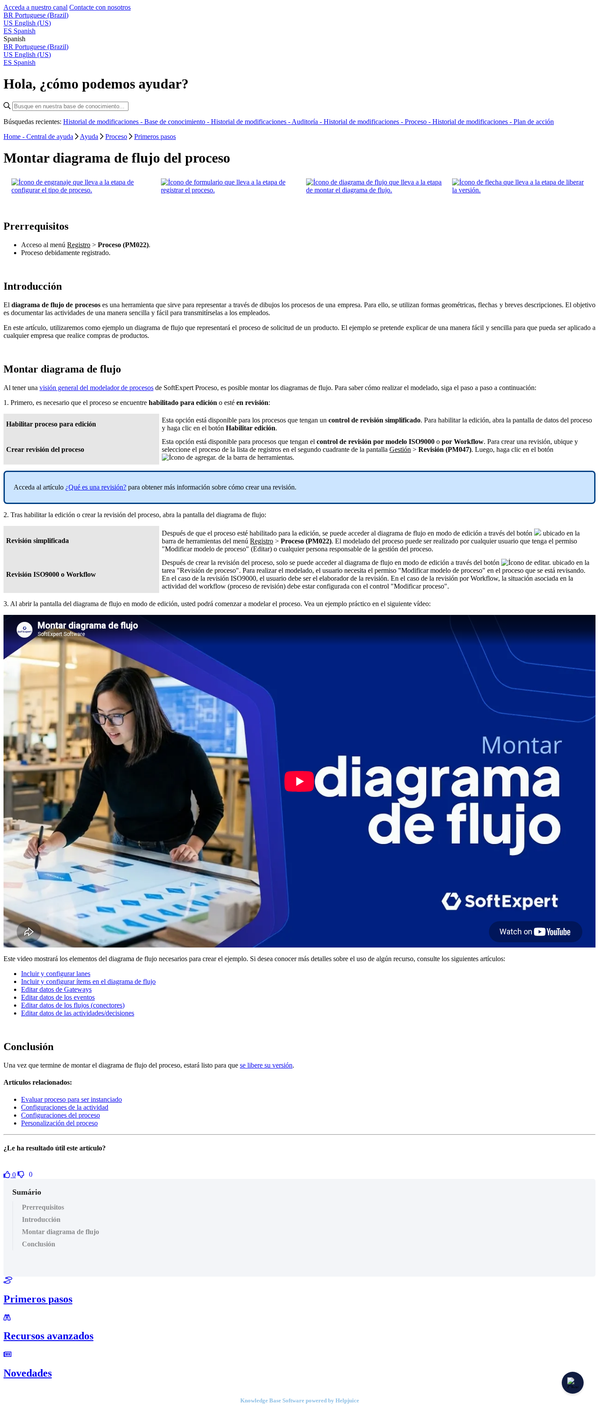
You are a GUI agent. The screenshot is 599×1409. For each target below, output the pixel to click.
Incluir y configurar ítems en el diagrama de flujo (88, 981)
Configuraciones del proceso (60, 1115)
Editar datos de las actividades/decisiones (77, 1013)
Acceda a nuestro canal (36, 7)
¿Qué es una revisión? (95, 487)
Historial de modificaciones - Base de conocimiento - (137, 121)
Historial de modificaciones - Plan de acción (493, 121)
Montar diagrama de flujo (60, 1231)
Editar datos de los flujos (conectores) (73, 1005)
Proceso (116, 136)
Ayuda (89, 136)
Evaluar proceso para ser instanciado (71, 1099)
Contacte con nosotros (100, 7)
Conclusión (38, 1244)
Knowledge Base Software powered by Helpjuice (299, 1400)
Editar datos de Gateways (56, 989)
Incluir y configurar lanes (55, 973)
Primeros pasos (155, 136)
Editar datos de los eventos (58, 997)
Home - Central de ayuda (38, 136)
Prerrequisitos (43, 1207)
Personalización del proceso (59, 1123)
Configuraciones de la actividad (64, 1107)
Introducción (41, 1219)
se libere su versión (266, 1065)
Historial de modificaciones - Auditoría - (267, 121)
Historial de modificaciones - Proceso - (378, 121)
